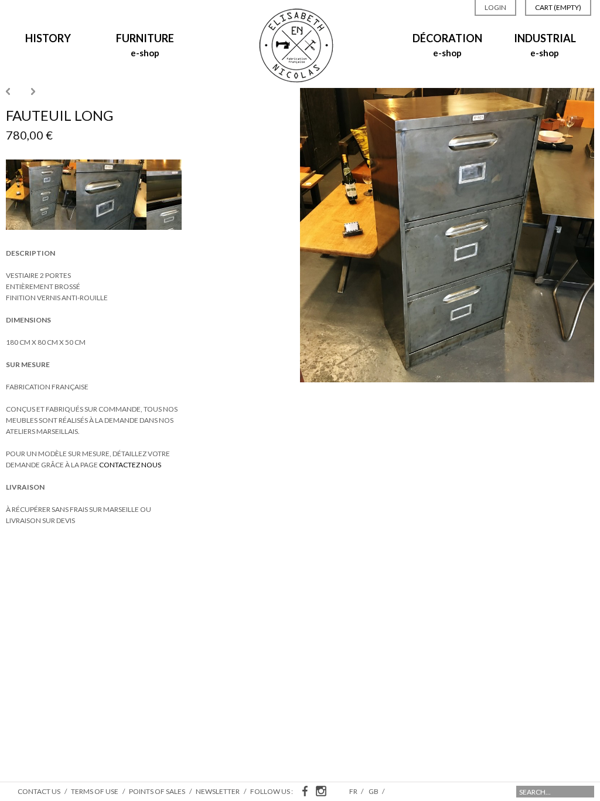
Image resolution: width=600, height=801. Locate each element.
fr (354, 791)
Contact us (39, 791)
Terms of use (94, 791)
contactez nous (130, 464)
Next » (33, 91)
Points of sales (157, 791)
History (48, 38)
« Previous (8, 91)
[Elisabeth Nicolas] (296, 79)
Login (495, 7)
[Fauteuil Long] (41, 227)
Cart (558, 7)
